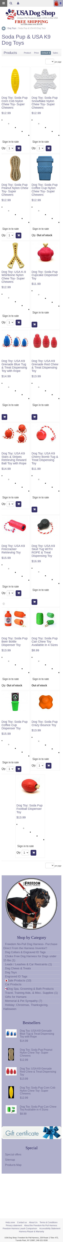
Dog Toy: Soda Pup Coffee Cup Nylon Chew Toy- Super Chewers (45, 189)
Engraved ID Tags (16, 976)
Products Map (13, 1165)
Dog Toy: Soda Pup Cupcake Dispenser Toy (45, 275)
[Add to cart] (18, 148)
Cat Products (13, 984)
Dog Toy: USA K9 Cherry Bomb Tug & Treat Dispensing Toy (45, 458)
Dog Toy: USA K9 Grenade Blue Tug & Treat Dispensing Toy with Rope (14, 366)
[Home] (4, 28)
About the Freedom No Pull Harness (40, 1225)
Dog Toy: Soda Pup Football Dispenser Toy (29, 809)
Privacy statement (14, 1225)
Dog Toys (11, 972)
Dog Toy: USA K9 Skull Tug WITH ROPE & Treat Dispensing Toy (43, 551)
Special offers (13, 1154)
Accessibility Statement (49, 1228)
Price (36, 53)
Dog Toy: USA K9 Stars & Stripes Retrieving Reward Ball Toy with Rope (14, 458)
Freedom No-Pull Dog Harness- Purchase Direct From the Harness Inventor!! (30, 946)
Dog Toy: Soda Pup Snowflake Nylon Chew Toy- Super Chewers (45, 102)
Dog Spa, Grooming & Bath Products (31, 988)
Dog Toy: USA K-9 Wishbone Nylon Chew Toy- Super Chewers (14, 276)
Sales (55, 53)
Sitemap (10, 1159)
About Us (33, 1222)
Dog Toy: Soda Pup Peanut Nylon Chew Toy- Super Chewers (15, 189)
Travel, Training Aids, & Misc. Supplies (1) (31, 992)
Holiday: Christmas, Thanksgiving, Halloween (25, 1007)
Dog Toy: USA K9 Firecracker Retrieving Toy (13, 549)
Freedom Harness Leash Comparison (20, 1228)
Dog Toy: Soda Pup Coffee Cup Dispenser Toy (15, 725)
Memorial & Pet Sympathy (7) (23, 1000)
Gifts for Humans (16, 996)
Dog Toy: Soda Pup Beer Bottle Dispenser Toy (15, 642)
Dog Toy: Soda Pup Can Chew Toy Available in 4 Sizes (45, 642)
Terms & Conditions (48, 1222)
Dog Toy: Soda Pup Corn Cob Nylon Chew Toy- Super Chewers (15, 102)
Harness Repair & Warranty (31, 1231)
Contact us (22, 1222)
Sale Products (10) (19, 980)
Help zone (10, 1222)
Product (27, 53)
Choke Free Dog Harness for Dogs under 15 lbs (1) (29, 958)
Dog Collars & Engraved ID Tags (25, 952)
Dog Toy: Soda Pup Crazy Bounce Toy (45, 723)
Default (45, 53)
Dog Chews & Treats (18, 968)
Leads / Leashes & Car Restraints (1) (28, 964)
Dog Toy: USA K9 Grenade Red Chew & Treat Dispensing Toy (45, 366)
